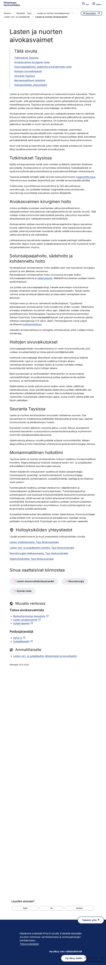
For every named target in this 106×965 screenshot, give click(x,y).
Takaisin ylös (89, 920)
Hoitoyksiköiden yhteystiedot (30, 85)
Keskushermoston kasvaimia (29, 616)
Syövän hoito (24, 591)
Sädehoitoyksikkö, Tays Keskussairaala (32, 559)
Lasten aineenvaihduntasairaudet (35, 581)
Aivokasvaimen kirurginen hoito (32, 62)
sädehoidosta (44, 278)
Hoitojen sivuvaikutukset (28, 71)
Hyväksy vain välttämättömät (65, 951)
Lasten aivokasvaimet (25, 619)
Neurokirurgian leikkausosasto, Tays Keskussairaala (39, 553)
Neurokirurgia (76, 581)
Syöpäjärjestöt (21, 641)
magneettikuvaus (85, 177)
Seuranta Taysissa (24, 75)
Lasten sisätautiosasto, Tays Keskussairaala (34, 542)
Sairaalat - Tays (24, 13)
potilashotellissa (32, 324)
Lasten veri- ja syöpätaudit (17, 17)
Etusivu (7, 13)
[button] (25, 908)
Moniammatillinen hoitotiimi (29, 80)
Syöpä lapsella (21, 623)
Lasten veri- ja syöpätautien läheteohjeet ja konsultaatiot (45, 656)
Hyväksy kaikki (73, 958)
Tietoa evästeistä (29, 944)
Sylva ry (17, 637)
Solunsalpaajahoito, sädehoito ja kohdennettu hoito (43, 66)
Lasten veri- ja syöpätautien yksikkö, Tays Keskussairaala (42, 547)
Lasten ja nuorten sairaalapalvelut (53, 13)
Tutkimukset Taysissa (26, 57)
